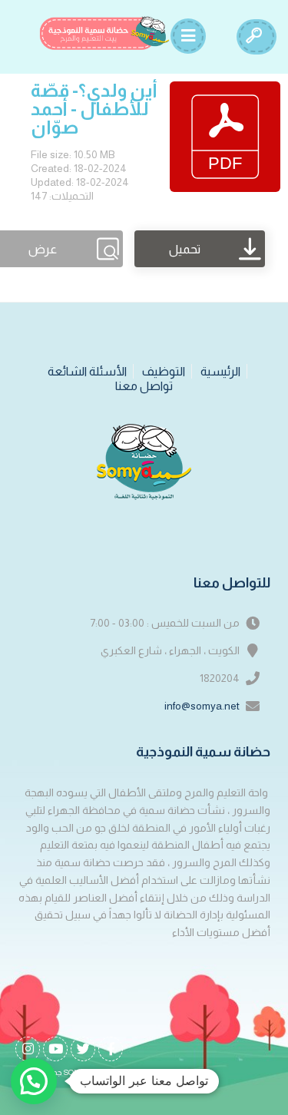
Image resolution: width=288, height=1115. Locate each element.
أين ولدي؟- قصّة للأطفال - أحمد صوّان (94, 108)
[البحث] (253, 37)
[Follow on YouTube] (55, 1049)
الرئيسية (220, 371)
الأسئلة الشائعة (87, 371)
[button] (34, 1081)
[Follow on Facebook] (110, 1049)
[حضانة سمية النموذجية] (104, 33)
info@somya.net (202, 706)
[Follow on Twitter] (83, 1049)
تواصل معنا (144, 385)
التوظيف (163, 371)
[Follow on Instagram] (27, 1049)
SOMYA (77, 1072)
